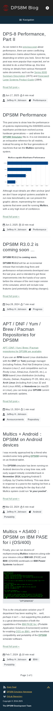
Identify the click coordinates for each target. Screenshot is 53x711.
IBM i (35, 659)
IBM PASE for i (29, 624)
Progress (37, 309)
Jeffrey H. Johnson (16, 100)
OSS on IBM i (23, 631)
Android (37, 512)
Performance (39, 100)
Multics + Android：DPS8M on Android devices (23, 439)
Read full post (11, 87)
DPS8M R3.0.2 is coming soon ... (20, 247)
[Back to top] (48, 687)
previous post (30, 47)
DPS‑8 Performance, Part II (24, 36)
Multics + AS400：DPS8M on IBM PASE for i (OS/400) (25, 537)
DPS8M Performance (25, 114)
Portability (9, 517)
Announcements (15, 419)
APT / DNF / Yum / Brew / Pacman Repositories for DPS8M (22, 332)
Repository (33, 419)
